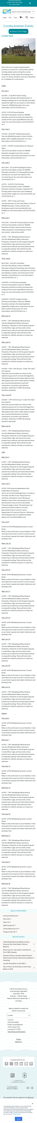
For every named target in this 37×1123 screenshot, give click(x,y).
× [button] (32, 1102)
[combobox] (22, 11)
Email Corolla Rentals (15, 1025)
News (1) (6, 922)
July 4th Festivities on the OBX (14, 963)
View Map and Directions (16, 1032)
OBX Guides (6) (8, 925)
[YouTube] (16, 1063)
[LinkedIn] (21, 1063)
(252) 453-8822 (13, 1022)
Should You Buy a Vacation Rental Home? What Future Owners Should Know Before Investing (18, 957)
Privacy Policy (16, 1114)
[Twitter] (11, 1063)
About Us (18, 1042)
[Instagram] (26, 1063)
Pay (10, 17)
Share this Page (19, 31)
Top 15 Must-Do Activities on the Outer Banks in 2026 (17, 968)
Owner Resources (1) (10, 929)
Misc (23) (6, 919)
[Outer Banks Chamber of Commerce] (25, 1075)
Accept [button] (18, 1119)
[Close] (29, 3)
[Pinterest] (31, 1063)
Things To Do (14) (9, 932)
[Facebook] (6, 1063)
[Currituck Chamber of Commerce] (18, 1081)
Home (18, 1039)
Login (5, 17)
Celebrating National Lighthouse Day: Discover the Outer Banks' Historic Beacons (16, 944)
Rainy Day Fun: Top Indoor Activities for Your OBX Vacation (17, 951)
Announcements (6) (10, 916)
